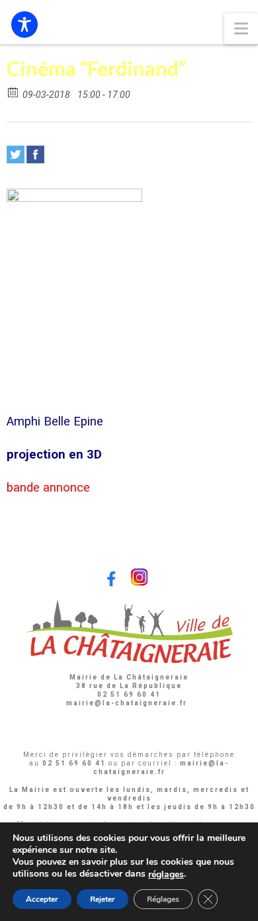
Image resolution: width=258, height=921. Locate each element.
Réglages (163, 899)
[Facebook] (35, 154)
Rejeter (102, 899)
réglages (166, 875)
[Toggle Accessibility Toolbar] (24, 24)
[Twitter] (15, 154)
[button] (241, 28)
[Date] (14, 91)
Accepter (42, 899)
